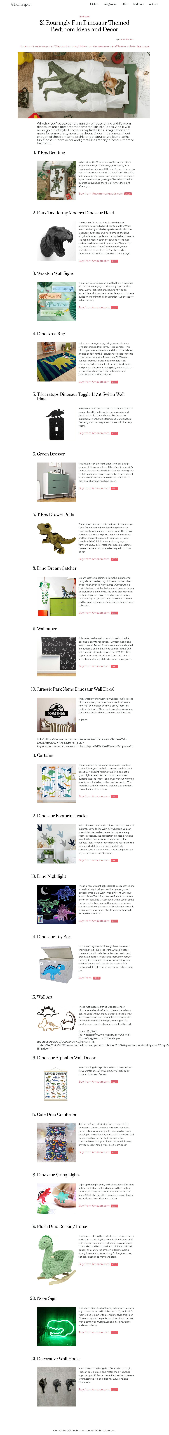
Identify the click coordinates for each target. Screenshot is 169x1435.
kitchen (94, 4)
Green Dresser (51, 454)
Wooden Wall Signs (55, 273)
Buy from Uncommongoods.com (101, 193)
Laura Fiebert (126, 39)
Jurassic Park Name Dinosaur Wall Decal (76, 689)
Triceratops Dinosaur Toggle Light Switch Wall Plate (81, 397)
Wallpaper (47, 629)
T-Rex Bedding (51, 152)
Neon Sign (47, 1298)
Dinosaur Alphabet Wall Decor (66, 1058)
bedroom (138, 4)
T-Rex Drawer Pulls (55, 514)
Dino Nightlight (51, 876)
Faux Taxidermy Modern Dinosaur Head (75, 213)
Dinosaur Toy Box (54, 937)
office (125, 4)
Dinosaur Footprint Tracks (62, 816)
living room (110, 4)
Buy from (85, 977)
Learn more (143, 46)
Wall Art (44, 997)
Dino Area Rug (51, 334)
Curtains (45, 755)
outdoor (153, 4)
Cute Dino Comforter (57, 1114)
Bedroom (84, 16)
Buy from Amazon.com (94, 260)
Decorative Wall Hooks (59, 1359)
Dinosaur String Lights (58, 1175)
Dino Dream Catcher (57, 568)
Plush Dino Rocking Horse (62, 1226)
